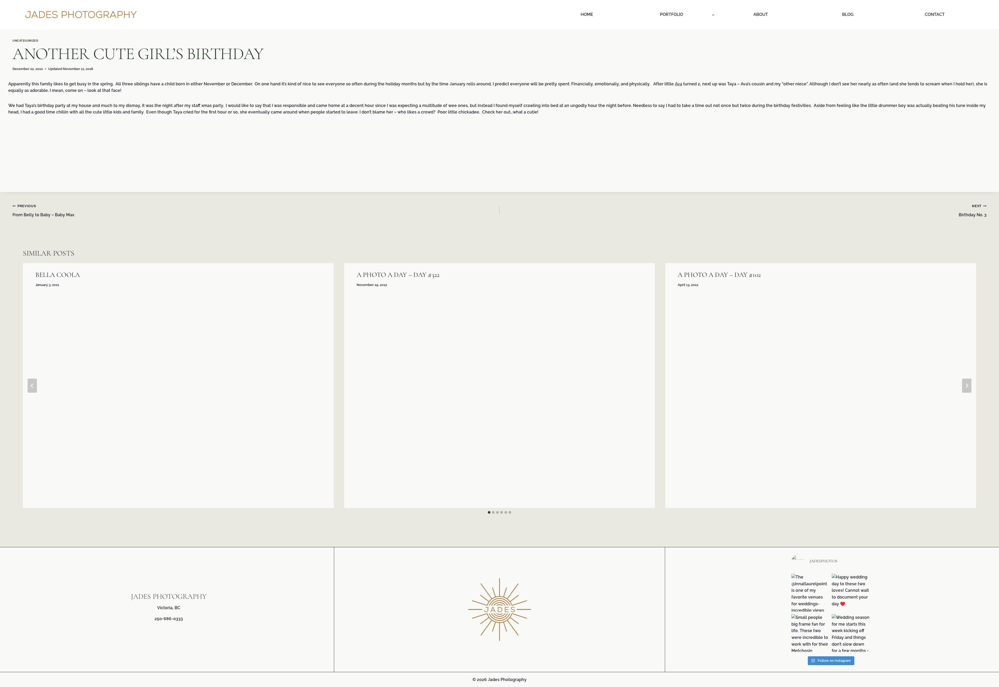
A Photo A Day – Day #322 (398, 275)
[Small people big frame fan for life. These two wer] (810, 633)
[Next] (966, 386)
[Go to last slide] (32, 386)
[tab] (489, 512)
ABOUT (760, 14)
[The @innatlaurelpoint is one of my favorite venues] (810, 593)
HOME (587, 14)
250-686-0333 (169, 618)
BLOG (848, 14)
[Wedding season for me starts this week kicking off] (850, 633)
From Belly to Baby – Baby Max (43, 210)
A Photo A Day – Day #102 (719, 275)
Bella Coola (57, 275)
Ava (678, 83)
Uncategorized (25, 40)
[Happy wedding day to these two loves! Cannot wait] (850, 593)
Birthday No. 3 (973, 210)
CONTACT (935, 14)
